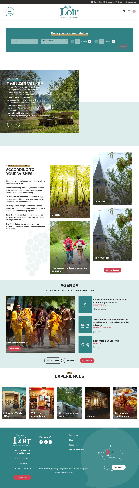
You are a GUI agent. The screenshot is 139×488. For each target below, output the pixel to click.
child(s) (108, 41)
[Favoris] (124, 11)
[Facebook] (41, 442)
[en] (134, 11)
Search (123, 46)
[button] (129, 11)
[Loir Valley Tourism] (69, 11)
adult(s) (84, 41)
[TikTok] (46, 442)
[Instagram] (50, 442)
